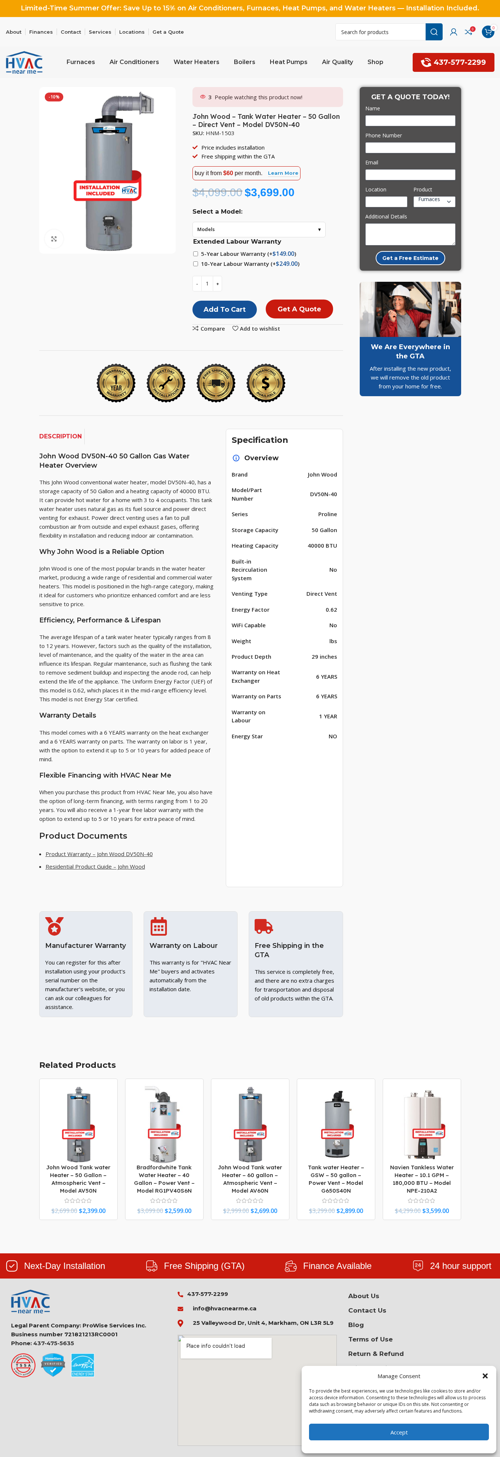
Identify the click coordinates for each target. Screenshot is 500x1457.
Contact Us (367, 1310)
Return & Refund (376, 1353)
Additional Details (386, 216)
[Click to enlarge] (54, 239)
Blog (356, 1325)
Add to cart (225, 309)
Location (375, 189)
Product (422, 189)
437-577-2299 (460, 62)
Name (372, 108)
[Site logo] (24, 62)
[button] (485, 1376)
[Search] (434, 31)
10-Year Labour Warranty (250, 263)
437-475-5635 (53, 1343)
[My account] (453, 31)
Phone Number (383, 135)
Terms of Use (370, 1339)
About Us (363, 1296)
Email (371, 162)
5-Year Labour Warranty (248, 253)
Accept (399, 1432)
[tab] (62, 436)
